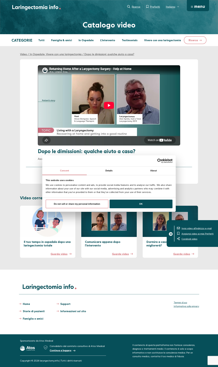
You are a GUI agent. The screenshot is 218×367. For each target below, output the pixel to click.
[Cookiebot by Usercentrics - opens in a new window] (159, 161)
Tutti (41, 40)
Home (26, 303)
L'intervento (107, 40)
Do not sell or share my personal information (77, 204)
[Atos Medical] (27, 348)
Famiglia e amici (33, 318)
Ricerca (136, 6)
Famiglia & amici (61, 40)
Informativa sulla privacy (186, 306)
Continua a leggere (60, 350)
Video (23, 54)
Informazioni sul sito (73, 311)
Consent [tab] (64, 170)
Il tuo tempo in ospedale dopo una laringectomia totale (47, 243)
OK (141, 204)
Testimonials (129, 40)
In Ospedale (86, 40)
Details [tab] (109, 170)
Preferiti (155, 6)
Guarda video (59, 254)
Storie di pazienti (34, 311)
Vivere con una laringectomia (162, 40)
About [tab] (153, 170)
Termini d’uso (180, 302)
